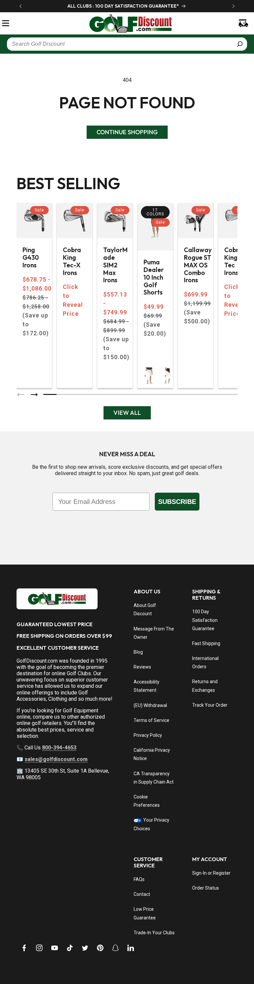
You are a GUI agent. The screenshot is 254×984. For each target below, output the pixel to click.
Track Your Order (210, 705)
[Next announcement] (233, 6)
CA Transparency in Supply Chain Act (154, 778)
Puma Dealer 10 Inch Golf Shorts (154, 277)
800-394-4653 (59, 747)
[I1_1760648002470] (197, 959)
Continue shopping (127, 132)
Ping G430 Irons (30, 257)
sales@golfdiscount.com (56, 759)
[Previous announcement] (20, 6)
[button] (5, 23)
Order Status (205, 888)
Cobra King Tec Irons (233, 261)
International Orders (205, 662)
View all (127, 412)
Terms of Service (151, 720)
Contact (142, 894)
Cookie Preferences (147, 801)
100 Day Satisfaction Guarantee (205, 620)
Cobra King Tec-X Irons (72, 261)
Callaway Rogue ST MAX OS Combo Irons (198, 265)
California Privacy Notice (152, 754)
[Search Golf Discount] (240, 44)
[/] (127, 23)
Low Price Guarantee (145, 913)
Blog (138, 652)
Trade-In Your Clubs (154, 932)
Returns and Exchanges (205, 685)
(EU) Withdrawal (150, 705)
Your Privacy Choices (151, 824)
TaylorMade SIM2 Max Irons (115, 265)
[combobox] (127, 44)
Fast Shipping (206, 643)
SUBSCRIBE (177, 501)
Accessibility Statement (146, 686)
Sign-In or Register (211, 873)
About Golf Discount (145, 609)
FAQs (139, 879)
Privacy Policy (148, 735)
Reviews (142, 667)
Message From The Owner (154, 633)
